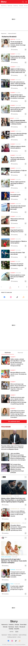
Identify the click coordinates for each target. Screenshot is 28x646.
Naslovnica (3, 33)
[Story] (3, 2)
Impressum (4, 634)
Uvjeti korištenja (22, 634)
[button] (14, 49)
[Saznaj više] (25, 426)
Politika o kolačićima (13, 634)
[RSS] (23, 297)
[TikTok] (17, 297)
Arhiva (19, 637)
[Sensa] (11, 632)
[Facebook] (4, 297)
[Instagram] (11, 297)
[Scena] (16, 632)
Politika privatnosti (11, 637)
